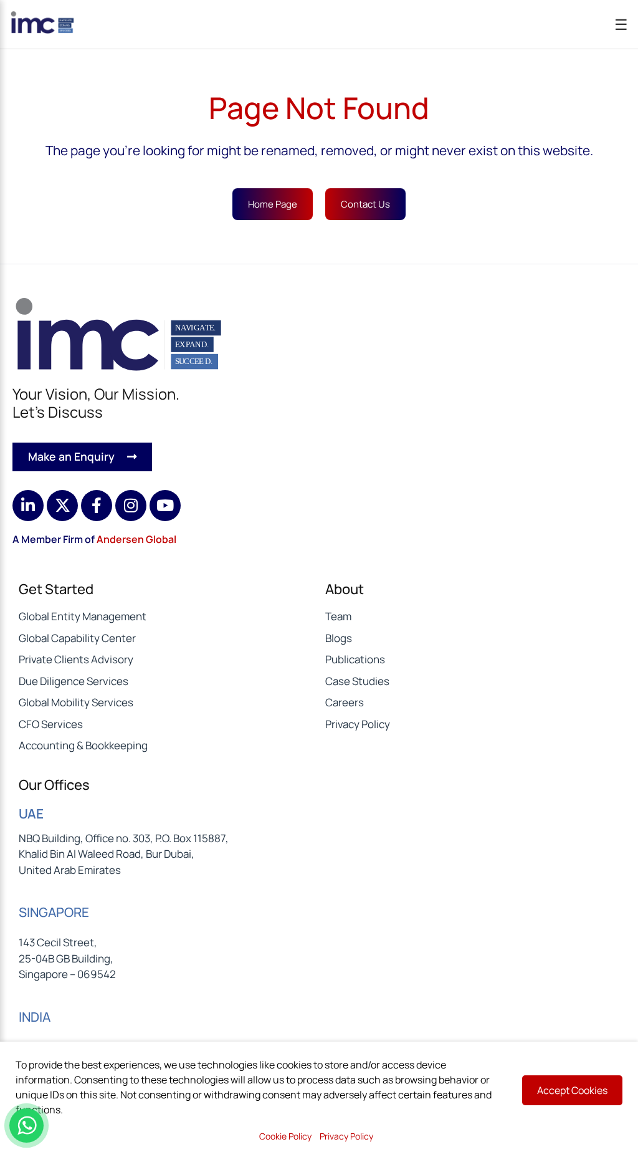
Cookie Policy (285, 1136)
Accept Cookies (572, 1090)
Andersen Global (136, 539)
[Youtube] (165, 505)
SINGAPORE (54, 912)
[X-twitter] (62, 505)
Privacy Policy (346, 1136)
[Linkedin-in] (28, 505)
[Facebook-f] (96, 505)
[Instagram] (130, 505)
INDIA (34, 1016)
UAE (31, 813)
